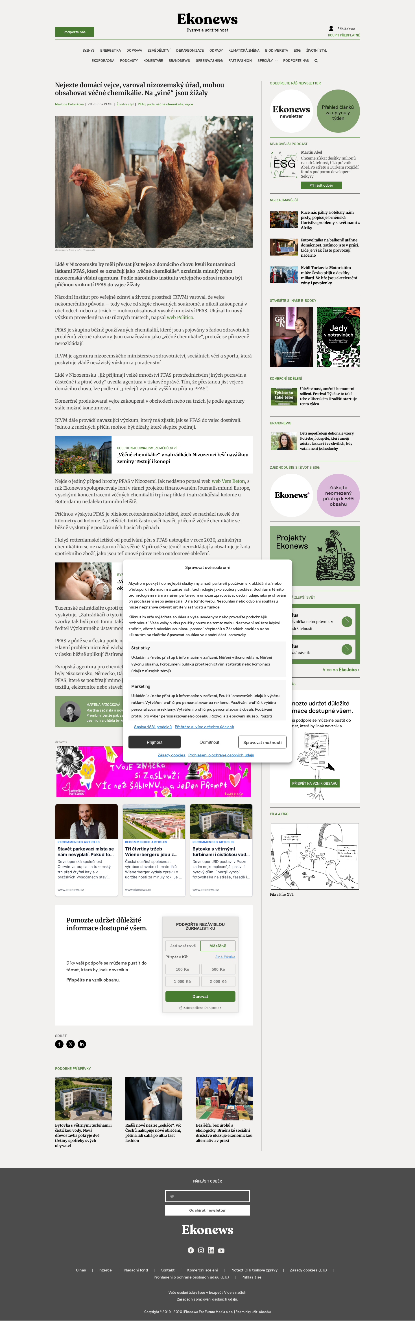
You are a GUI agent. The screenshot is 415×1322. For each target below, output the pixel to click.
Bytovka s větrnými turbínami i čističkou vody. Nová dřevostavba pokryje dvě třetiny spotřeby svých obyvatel (83, 1135)
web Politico (180, 317)
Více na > (341, 669)
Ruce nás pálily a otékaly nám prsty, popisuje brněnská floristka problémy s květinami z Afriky (330, 220)
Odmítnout (209, 741)
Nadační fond (136, 1270)
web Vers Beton (228, 481)
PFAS (141, 104)
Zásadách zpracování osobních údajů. (207, 1299)
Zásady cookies (171, 754)
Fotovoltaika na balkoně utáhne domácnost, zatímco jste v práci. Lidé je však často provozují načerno (330, 248)
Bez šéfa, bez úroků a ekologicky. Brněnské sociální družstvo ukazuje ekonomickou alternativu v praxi (224, 1133)
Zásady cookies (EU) (308, 1270)
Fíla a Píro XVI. (282, 894)
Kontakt (167, 1270)
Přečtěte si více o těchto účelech (204, 726)
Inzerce (105, 1270)
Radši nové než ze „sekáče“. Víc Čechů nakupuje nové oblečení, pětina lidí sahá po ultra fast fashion (153, 1133)
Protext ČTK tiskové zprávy (254, 1270)
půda (150, 104)
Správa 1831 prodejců (153, 726)
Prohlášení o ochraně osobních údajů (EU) (191, 1277)
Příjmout (154, 741)
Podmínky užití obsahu (253, 1312)
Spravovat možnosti (262, 742)
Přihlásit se (251, 1277)
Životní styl (125, 104)
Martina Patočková (69, 104)
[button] (316, 60)
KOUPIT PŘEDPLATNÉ (344, 35)
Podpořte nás (75, 32)
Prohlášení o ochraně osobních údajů (221, 754)
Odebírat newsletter (207, 1210)
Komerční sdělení (202, 1270)
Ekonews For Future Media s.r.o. (208, 1312)
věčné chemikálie (169, 104)
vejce (189, 104)
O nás (81, 1270)
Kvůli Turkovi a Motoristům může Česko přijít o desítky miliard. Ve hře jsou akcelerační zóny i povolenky (329, 275)
